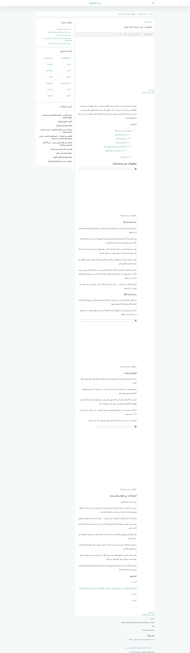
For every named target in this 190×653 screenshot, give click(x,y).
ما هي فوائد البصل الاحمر (63, 35)
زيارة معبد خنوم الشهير (115, 150)
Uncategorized (66, 58)
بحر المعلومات (147, 22)
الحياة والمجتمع (66, 83)
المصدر (134, 582)
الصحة (69, 89)
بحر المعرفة (95, 3)
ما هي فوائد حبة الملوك (64, 29)
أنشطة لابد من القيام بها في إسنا (116, 146)
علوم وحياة (49, 83)
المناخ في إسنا (122, 143)
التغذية (68, 77)
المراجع (125, 157)
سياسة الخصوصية (135, 648)
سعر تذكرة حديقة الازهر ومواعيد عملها (59, 32)
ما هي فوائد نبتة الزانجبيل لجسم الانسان (59, 43)
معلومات (50, 95)
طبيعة (51, 77)
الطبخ (69, 95)
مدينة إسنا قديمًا (122, 135)
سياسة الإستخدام (145, 648)
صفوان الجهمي (148, 34)
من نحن (127, 648)
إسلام (69, 64)
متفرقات (50, 89)
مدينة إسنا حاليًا (122, 139)
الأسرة (68, 70)
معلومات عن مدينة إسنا (124, 131)
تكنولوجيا (50, 64)
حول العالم (49, 70)
